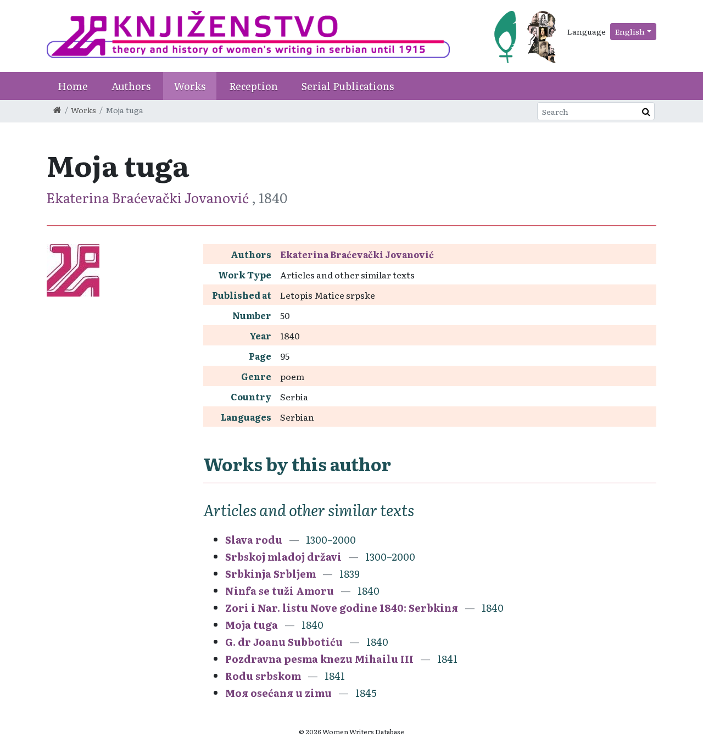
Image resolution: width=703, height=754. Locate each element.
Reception (253, 86)
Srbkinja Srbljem (270, 573)
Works (189, 86)
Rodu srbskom (263, 675)
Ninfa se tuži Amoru (279, 590)
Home (73, 86)
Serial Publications (348, 86)
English (630, 31)
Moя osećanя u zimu (278, 692)
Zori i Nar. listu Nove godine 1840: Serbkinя (341, 607)
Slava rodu (253, 539)
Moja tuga (251, 624)
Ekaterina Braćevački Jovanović (149, 197)
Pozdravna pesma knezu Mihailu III (319, 658)
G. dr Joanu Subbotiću (284, 641)
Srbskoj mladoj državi (283, 556)
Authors (130, 86)
